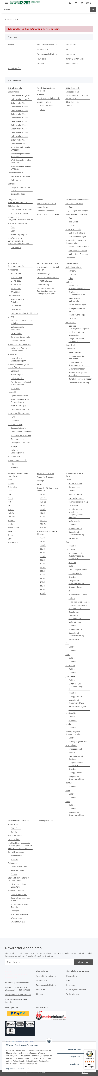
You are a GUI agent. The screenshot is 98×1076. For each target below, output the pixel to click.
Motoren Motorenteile (17, 460)
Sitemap (40, 63)
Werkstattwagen (18, 922)
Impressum (10, 1068)
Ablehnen (74, 1064)
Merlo (10, 524)
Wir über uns (42, 49)
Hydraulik (12, 392)
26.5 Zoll (43, 524)
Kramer (11, 509)
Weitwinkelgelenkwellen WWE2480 (21, 167)
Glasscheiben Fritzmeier (21, 431)
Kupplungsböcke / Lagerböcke (76, 764)
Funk (13, 417)
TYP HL (14, 832)
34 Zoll (42, 571)
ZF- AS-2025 (16, 281)
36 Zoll (42, 574)
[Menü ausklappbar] (6, 1)
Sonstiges (15, 910)
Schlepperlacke (75, 528)
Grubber (72, 274)
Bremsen (40, 94)
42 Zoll (42, 582)
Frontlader (12, 354)
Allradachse (13, 270)
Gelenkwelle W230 (19, 121)
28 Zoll (42, 560)
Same (68, 790)
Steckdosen (70, 257)
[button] (70, 2)
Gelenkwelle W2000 (19, 106)
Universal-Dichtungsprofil (17, 451)
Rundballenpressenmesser (80, 379)
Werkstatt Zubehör (16, 890)
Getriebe (11, 184)
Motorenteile (74, 521)
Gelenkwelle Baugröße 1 (21, 95)
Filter (13, 464)
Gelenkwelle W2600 (19, 140)
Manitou (11, 520)
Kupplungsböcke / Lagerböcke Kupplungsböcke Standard (76, 513)
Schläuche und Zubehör (21, 209)
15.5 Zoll (43, 502)
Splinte (69, 105)
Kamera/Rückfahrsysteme (19, 413)
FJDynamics (16, 247)
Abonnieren (83, 962)
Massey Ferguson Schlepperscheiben (74, 732)
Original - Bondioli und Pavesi (20, 188)
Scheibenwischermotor (21, 337)
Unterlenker (16, 309)
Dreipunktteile (14, 295)
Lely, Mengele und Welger (77, 210)
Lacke (42, 109)
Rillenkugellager (72, 102)
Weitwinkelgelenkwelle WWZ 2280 (20, 154)
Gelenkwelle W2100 (19, 110)
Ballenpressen (75, 352)
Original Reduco (18, 194)
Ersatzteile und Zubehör (79, 246)
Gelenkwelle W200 (19, 103)
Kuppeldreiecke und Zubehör (19, 300)
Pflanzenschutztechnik (17, 223)
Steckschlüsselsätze (19, 914)
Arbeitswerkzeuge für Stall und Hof (48, 268)
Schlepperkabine (15, 424)
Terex (10, 535)
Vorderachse (74, 639)
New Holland (13, 527)
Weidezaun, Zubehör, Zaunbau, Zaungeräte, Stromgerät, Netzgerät (46, 291)
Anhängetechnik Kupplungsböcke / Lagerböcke (76, 556)
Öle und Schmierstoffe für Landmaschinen (19, 879)
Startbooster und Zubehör (48, 214)
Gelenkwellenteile (15, 172)
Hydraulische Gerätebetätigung (18, 359)
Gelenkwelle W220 (19, 114)
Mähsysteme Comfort (78, 250)
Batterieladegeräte (19, 894)
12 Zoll (42, 494)
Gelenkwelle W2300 (19, 125)
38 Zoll (42, 578)
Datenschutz (23, 1068)
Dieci (10, 494)
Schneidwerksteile (73, 229)
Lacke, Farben (14, 839)
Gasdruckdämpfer (18, 428)
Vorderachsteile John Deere (77, 707)
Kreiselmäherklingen (77, 304)
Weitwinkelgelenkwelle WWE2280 (20, 148)
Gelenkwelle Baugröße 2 (21, 99)
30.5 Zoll (43, 527)
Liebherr (11, 516)
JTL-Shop (85, 1073)
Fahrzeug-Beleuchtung (46, 203)
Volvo (10, 539)
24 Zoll (42, 552)
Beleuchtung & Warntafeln (17, 328)
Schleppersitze (17, 439)
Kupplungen (74, 612)
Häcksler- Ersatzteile (74, 203)
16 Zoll (42, 505)
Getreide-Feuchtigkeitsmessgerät (79, 327)
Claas (71, 207)
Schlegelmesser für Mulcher (77, 309)
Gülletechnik (13, 206)
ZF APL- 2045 (16, 277)
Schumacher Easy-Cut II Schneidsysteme (76, 241)
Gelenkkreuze (17, 180)
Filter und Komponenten (79, 602)
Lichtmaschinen (75, 573)
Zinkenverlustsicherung (79, 382)
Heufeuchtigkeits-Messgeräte (76, 333)
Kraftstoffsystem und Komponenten (78, 606)
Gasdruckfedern (75, 494)
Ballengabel (16, 371)
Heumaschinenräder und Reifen (77, 357)
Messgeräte (71, 322)
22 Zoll (42, 549)
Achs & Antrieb (46, 105)
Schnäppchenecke (45, 821)
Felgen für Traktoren (45, 477)
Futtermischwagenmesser (48, 277)
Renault (69, 783)
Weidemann (13, 542)
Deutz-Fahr (70, 549)
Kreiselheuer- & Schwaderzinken (76, 363)
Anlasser (72, 562)
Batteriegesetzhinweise (75, 59)
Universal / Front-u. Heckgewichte (19, 349)
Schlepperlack (14, 456)
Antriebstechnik (72, 92)
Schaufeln (15, 388)
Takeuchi (12, 531)
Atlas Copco (16, 828)
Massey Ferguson (44, 102)
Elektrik (11, 317)
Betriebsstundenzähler (21, 176)
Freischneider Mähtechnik (74, 299)
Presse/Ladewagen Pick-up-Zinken (79, 373)
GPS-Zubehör (16, 333)
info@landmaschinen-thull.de (18, 994)
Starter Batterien (18, 340)
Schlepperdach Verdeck (21, 435)
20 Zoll (42, 516)
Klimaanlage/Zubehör (78, 569)
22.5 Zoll (43, 520)
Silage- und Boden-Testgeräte (77, 339)
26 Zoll (42, 556)
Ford (67, 654)
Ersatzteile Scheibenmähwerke (77, 286)
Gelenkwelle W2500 (19, 136)
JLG (9, 505)
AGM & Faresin (46, 281)
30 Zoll (42, 563)
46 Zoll (42, 589)
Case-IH (69, 479)
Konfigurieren (75, 1057)
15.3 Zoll (43, 498)
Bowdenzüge (74, 487)
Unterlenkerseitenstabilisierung (24, 313)
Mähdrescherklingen (77, 236)
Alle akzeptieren (75, 1049)
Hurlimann (70, 665)
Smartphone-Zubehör (20, 442)
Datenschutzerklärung (49, 953)
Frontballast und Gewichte (19, 344)
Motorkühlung (75, 622)
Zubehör (72, 318)
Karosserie (73, 505)
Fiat (67, 643)
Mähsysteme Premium (78, 254)
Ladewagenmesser (77, 369)
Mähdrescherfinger (77, 233)
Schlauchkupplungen (20, 213)
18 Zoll (42, 513)
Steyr (68, 801)
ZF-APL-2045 (16, 288)
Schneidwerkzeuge (77, 315)
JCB (9, 502)
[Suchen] (93, 9)
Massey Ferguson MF (78, 741)
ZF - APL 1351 (16, 273)
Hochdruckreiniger (19, 867)
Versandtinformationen (47, 44)
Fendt (10, 498)
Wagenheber (16, 918)
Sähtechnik (70, 345)
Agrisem (72, 271)
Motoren (14, 467)
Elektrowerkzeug (15, 855)
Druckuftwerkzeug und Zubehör (20, 899)
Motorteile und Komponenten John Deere (77, 686)
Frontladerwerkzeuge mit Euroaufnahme (18, 365)
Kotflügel (40, 480)
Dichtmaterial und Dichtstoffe (19, 885)
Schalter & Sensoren (45, 210)
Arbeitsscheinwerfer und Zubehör (21, 321)
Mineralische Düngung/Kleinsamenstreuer (20, 218)
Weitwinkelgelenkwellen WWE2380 (21, 161)
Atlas (10, 479)
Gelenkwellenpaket (19, 143)
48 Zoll (42, 593)
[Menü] (93, 1050)
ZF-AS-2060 (15, 292)
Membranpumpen (19, 234)
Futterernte (70, 348)
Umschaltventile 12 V (20, 409)
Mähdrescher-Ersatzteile (76, 214)
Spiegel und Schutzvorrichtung (76, 533)
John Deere (73, 222)
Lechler (14, 231)
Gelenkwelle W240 (19, 129)
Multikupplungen (18, 406)
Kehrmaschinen (17, 870)
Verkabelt (15, 420)
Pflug (71, 278)
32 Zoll (42, 567)
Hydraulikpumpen (76, 498)
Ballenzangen (17, 374)
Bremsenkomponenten (78, 594)
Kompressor (13, 824)
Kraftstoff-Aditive (15, 835)
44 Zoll (42, 586)
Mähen (69, 282)
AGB (67, 49)
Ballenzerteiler (17, 378)
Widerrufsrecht (72, 63)
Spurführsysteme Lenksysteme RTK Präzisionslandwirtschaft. (18, 241)
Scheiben (73, 524)
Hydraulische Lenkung (78, 502)
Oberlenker (16, 306)
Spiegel (14, 446)
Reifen (39, 484)
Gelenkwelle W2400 (19, 132)
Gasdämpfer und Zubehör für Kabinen (77, 96)
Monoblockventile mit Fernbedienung (20, 400)
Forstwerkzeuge (43, 273)
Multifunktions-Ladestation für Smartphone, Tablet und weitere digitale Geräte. (20, 845)
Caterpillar (12, 487)
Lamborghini (71, 713)
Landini (69, 724)
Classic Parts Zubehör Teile (48, 98)
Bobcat (11, 483)
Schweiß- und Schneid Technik (20, 905)
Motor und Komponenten (75, 616)
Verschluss (73, 538)
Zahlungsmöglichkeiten (47, 54)
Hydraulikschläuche (19, 395)
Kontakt (11, 44)
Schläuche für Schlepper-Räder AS (47, 532)
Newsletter (41, 59)
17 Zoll (42, 509)
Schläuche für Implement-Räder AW (48, 489)
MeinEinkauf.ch (14, 68)
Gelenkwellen (13, 92)
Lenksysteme (42, 207)
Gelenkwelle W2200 (19, 117)
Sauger (14, 874)
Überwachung (43, 284)
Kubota (11, 513)
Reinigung (12, 863)
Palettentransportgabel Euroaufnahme (21, 383)
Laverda (72, 225)
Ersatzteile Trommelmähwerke (77, 293)
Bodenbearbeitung (74, 267)
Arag (13, 227)
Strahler (14, 859)
